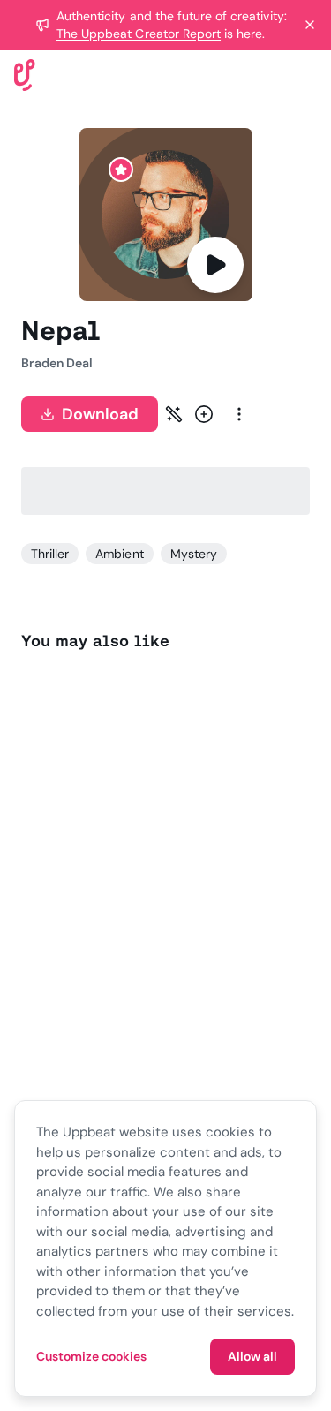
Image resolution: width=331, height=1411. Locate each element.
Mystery (193, 554)
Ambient (119, 554)
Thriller (50, 554)
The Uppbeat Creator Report (138, 34)
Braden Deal (57, 363)
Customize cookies (91, 1356)
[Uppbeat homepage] (24, 73)
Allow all (252, 1356)
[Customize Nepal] (174, 414)
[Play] (215, 265)
